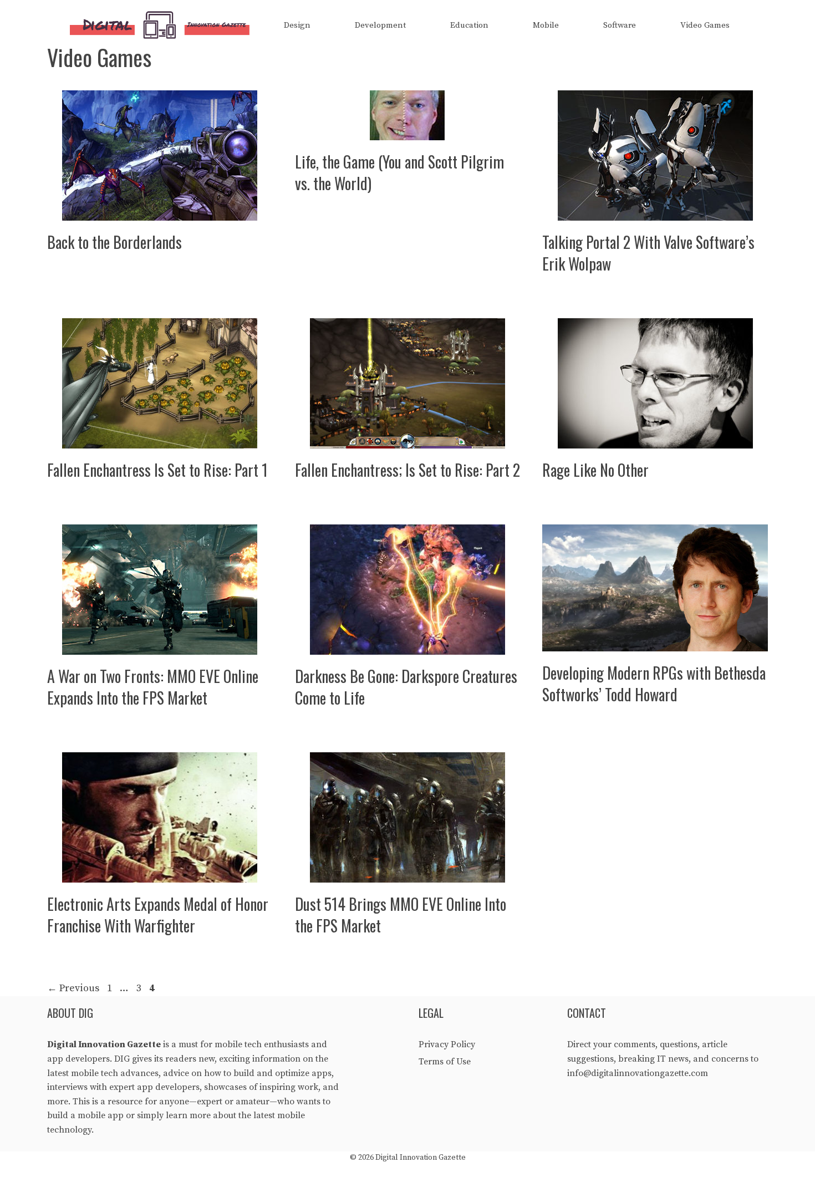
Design (297, 25)
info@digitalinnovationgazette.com (637, 1073)
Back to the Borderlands (114, 242)
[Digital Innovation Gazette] (162, 25)
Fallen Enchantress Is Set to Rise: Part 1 (157, 469)
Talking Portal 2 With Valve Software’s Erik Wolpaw (648, 253)
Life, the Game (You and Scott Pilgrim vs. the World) (399, 172)
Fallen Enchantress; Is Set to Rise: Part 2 (407, 469)
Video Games (705, 25)
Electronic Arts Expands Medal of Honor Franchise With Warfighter (157, 915)
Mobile (546, 25)
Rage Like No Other (595, 469)
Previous (73, 988)
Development (380, 25)
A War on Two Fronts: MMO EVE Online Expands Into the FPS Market (152, 687)
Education (469, 25)
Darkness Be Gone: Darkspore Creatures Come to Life (406, 687)
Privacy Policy (447, 1044)
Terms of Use (445, 1061)
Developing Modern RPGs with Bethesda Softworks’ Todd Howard (654, 683)
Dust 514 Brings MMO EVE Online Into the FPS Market (400, 915)
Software (619, 25)
